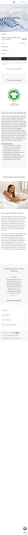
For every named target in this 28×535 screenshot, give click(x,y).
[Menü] (2, 2)
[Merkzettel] (20, 2)
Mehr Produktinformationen (15, 69)
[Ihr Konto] (26, 2)
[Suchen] (23, 2)
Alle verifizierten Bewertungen (14, 300)
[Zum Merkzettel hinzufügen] (26, 37)
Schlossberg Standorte (11, 335)
